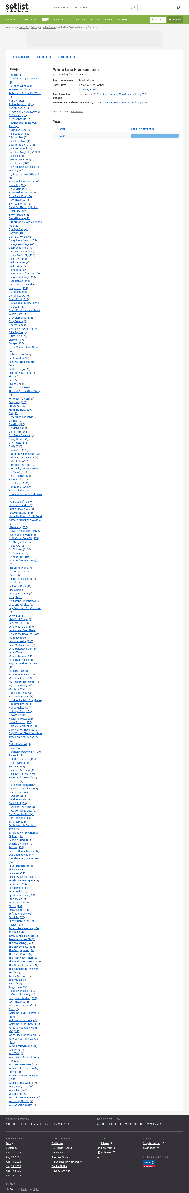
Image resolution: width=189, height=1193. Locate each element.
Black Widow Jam (19, 192)
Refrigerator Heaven (20, 784)
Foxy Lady (14, 402)
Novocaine (15, 714)
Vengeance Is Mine (19, 998)
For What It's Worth (19, 398)
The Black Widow (18, 946)
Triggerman (15, 987)
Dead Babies (16, 280)
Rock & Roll (15, 803)
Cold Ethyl (14, 258)
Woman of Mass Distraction (24, 1075)
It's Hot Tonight (17, 571)
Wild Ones (14, 1049)
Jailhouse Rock (17, 586)
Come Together (17, 269)
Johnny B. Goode (18, 593)
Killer (11, 597)
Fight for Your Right (20, 372)
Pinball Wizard (17, 762)
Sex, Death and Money (21, 851)
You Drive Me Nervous (21, 1097)
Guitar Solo (15, 450)
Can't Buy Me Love (19, 236)
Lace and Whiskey (19, 604)
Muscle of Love (17, 678)
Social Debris (16, 887)
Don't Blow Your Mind (21, 328)
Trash (12, 983)
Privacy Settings (61, 1170)
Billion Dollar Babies (20, 181)
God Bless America (19, 435)
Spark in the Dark (18, 895)
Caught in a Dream (19, 240)
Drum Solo (14, 336)
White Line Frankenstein (22, 1035)
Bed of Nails (15, 163)
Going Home (16, 439)
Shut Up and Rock (19, 865)
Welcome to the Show (21, 1023)
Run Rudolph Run (19, 817)
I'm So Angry (16, 553)
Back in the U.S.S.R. (20, 144)
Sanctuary (14, 821)
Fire (11, 376)
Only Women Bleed (19, 729)
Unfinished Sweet (18, 994)
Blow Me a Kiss (17, 196)
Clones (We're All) (18, 255)
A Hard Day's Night (19, 104)
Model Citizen (16, 670)
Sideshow (14, 873)
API (99, 1157)
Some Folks (15, 891)
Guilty (12, 446)
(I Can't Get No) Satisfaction (24, 78)
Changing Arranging (20, 244)
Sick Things (15, 869)
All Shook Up (16, 115)
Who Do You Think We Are (23, 1038)
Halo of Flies (16, 461)
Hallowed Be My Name (21, 457)
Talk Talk (13, 932)
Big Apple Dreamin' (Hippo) (24, 174)
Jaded (12, 582)
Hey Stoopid (16, 483)
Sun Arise (14, 917)
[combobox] (95, 7)
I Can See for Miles (19, 505)
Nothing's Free (17, 711)
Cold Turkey (15, 266)
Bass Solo (14, 155)
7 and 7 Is (14, 100)
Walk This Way (17, 1001)
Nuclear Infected (18, 718)
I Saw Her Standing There (23, 531)
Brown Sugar (16, 214)
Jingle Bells (15, 589)
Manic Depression (19, 659)
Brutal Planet (16, 218)
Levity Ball (14, 615)
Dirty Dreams (16, 321)
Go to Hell (14, 431)
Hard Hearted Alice (19, 464)
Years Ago (14, 1090)
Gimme (13, 420)
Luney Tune (15, 652)
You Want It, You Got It (22, 1104)
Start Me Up (15, 898)
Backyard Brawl (18, 148)
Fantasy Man (16, 358)
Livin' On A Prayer (18, 619)
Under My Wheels (18, 990)
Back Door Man (17, 141)
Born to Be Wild (17, 203)
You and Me (15, 1093)
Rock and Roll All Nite (21, 806)
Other (66, 56)
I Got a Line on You (19, 508)
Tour (43, 56)
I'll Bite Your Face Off (20, 538)
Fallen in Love (16, 354)
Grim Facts (15, 442)
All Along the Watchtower (23, 111)
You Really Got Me (19, 1101)
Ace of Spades (17, 107)
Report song (77, 111)
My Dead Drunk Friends (22, 681)
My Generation (17, 685)
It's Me (12, 575)
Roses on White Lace (20, 810)
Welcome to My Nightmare (24, 1012)
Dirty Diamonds (17, 317)
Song (20, 56)
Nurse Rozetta (17, 722)
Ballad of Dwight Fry (20, 152)
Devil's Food (15, 299)
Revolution (15, 792)
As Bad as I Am (17, 130)
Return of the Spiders (21, 788)
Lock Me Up (15, 623)
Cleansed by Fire (18, 251)
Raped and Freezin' (19, 777)
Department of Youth (21, 284)
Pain (11, 748)
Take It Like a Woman (21, 928)
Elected (13, 339)
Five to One (15, 383)
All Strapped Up (17, 119)
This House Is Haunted (22, 965)
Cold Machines (17, 262)
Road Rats (15, 795)
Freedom (14, 405)
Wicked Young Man (19, 1046)
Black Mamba (16, 188)
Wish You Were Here (20, 1064)
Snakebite (14, 884)
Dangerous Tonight (19, 277)
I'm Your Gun (16, 556)
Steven (12, 906)
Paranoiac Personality (21, 751)
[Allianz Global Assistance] (149, 1163)
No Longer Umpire (19, 696)
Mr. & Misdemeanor (20, 674)
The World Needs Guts (21, 961)
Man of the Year (18, 656)
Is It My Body (16, 567)
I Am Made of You (19, 501)
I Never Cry (15, 527)
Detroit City (15, 291)
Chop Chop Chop (18, 247)
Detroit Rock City (18, 295)
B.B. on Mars (16, 137)
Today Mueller (17, 979)
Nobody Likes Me (18, 703)
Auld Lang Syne (17, 133)
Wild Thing (14, 1053)
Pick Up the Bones (19, 759)
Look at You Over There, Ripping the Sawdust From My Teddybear (24, 634)
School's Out (16, 840)
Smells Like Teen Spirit (21, 880)
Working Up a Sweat (20, 1082)
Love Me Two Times (20, 645)
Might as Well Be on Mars (23, 663)
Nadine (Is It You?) (19, 692)
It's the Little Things (20, 578)
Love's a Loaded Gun (20, 648)
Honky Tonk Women (20, 486)
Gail (11, 413)
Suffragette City (18, 913)
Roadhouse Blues (19, 799)
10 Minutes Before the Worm (25, 93)
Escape (13, 343)
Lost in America (17, 641)
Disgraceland (16, 325)
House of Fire (16, 490)
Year (62, 128)
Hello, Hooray (16, 475)
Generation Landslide (21, 417)
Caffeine (13, 233)
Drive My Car (16, 332)
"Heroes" (13, 74)
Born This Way (17, 199)
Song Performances (142, 128)
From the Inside (17, 409)
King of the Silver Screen (22, 600)
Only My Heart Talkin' (20, 726)
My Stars (14, 689)
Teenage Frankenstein (21, 935)
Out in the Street (18, 744)
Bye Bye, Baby (17, 229)
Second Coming (18, 843)
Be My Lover (16, 159)
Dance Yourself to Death (22, 273)
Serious (13, 847)
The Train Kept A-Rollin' (22, 957)
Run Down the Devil (20, 814)
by (88, 89)
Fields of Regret (17, 369)
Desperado (15, 288)
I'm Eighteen (16, 549)
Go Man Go (15, 428)
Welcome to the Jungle (22, 1020)
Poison (13, 766)
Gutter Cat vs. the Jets (21, 453)
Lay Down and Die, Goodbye (25, 608)
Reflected (14, 781)
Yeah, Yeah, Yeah (18, 1086)
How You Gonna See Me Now (25, 494)
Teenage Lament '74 (20, 939)
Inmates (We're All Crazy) (23, 560)
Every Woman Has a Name (24, 347)
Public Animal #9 (18, 773)
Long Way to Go (18, 626)
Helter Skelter (16, 479)
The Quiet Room (18, 954)
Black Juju (14, 185)
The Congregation (19, 950)
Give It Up (14, 424)
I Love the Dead (17, 512)
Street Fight (15, 909)
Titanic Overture (18, 976)
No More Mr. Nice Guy (21, 700)
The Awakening (17, 943)
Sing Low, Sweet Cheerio (22, 876)
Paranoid (14, 755)
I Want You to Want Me (22, 534)
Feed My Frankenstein (21, 361)
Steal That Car (17, 902)
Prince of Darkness (19, 770)
